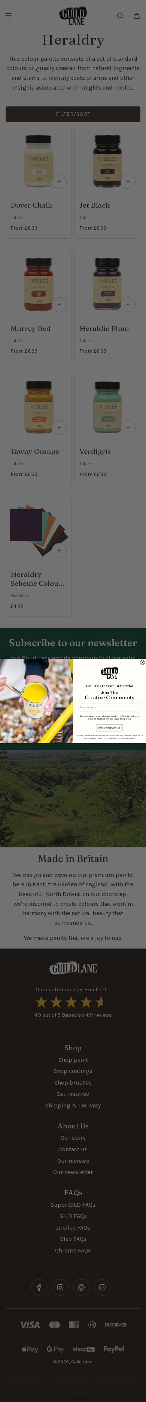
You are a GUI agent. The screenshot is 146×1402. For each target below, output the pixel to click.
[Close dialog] (142, 662)
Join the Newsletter (109, 728)
